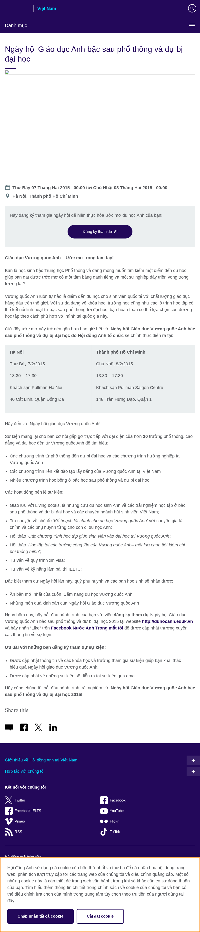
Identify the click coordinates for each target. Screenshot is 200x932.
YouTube (117, 811)
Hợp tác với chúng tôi (24, 771)
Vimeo (20, 821)
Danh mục (16, 25)
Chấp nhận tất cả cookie (40, 916)
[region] (100, 894)
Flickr (114, 821)
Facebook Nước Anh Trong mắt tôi (87, 628)
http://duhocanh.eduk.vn (167, 621)
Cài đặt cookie (100, 916)
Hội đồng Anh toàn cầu (23, 857)
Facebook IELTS (28, 811)
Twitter (20, 800)
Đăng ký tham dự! (98, 231)
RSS (18, 832)
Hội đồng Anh (17, 9)
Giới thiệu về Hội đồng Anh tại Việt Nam (41, 760)
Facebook (118, 800)
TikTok (115, 832)
